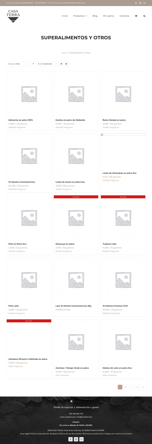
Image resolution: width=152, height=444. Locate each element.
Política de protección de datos (44, 433)
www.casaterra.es (67, 417)
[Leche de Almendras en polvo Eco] (123, 151)
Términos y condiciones (92, 433)
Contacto (128, 433)
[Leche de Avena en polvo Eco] (76, 155)
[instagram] (76, 439)
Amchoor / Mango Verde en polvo (72, 368)
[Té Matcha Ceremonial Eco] (29, 155)
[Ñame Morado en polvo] (123, 93)
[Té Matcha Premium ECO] (123, 279)
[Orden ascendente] (33, 63)
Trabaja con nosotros (113, 433)
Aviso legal (24, 433)
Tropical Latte (109, 244)
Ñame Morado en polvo (114, 120)
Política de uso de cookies (70, 433)
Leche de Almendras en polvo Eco (119, 173)
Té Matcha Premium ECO (115, 306)
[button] (144, 16)
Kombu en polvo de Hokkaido (70, 120)
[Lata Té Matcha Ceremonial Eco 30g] (76, 279)
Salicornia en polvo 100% (20, 120)
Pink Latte (13, 306)
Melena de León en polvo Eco (117, 368)
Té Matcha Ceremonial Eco (21, 182)
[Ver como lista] (66, 64)
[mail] (81, 439)
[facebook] (70, 439)
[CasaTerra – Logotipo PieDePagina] (76, 401)
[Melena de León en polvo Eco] (123, 341)
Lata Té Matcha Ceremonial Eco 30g (73, 306)
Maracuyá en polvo (65, 244)
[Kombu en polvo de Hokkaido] (76, 93)
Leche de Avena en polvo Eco (70, 182)
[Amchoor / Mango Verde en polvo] (76, 341)
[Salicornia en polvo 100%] (29, 93)
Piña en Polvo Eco (17, 244)
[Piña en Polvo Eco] (29, 217)
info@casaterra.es (84, 417)
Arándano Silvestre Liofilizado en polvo (27, 359)
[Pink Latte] (29, 279)
